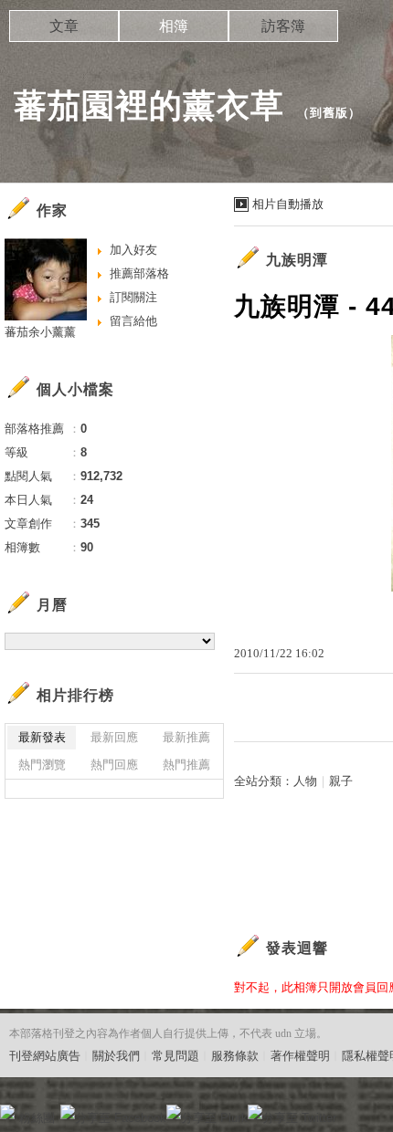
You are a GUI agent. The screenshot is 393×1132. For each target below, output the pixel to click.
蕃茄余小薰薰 (40, 332)
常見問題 (175, 1056)
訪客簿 (283, 26)
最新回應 (114, 737)
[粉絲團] (7, 1112)
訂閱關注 (133, 297)
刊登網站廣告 (44, 1056)
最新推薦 (186, 737)
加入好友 (133, 250)
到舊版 (329, 113)
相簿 (173, 26)
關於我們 (116, 1056)
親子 (341, 781)
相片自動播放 (288, 204)
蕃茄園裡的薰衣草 (149, 105)
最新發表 (42, 737)
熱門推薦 (186, 764)
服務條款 (235, 1056)
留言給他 (133, 321)
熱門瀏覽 (42, 764)
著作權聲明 (300, 1056)
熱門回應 (114, 764)
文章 (64, 26)
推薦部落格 (139, 273)
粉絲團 (37, 1118)
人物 (305, 781)
